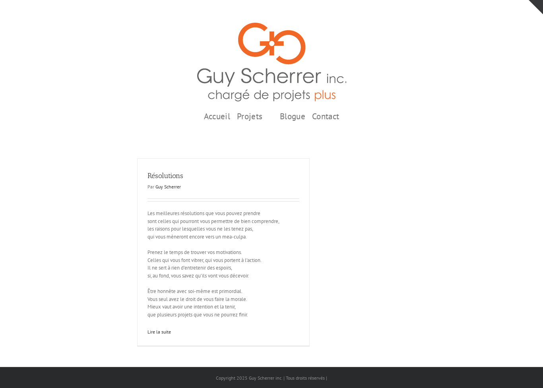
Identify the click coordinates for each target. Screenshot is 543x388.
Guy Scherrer (168, 187)
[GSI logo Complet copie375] (271, 25)
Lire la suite (159, 332)
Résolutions (165, 175)
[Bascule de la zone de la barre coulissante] (536, 7)
